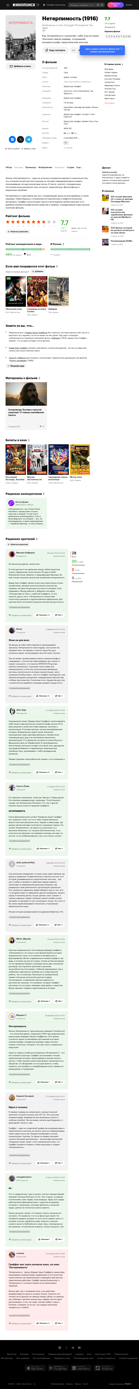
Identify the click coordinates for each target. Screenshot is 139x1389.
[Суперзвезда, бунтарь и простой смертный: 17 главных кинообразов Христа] (26, 406)
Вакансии (11, 1353)
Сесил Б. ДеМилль (17, 357)
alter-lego (21, 710)
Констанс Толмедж (112, 78)
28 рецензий (110, 27)
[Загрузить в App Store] (35, 1368)
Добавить (39, 271)
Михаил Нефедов (25, 552)
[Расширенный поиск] (98, 5)
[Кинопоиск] (24, 5)
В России (55, 244)
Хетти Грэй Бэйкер (81, 90)
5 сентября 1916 (70, 137)
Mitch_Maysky (23, 939)
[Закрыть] (121, 48)
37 (43, 426)
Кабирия (56, 337)
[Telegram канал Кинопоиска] (72, 1347)
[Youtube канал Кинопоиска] (79, 1347)
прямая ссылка (59, 555)
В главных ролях (113, 64)
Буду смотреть (57, 50)
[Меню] (8, 5)
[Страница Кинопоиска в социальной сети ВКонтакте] (59, 1347)
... (73, 93)
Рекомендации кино (84, 1357)
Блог (89, 1353)
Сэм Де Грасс (110, 95)
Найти (102, 5)
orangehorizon (23, 1177)
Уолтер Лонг (110, 82)
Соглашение (38, 1353)
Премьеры (30, 167)
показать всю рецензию (19, 607)
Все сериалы (23, 1357)
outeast (20, 1253)
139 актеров (110, 102)
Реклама (24, 1353)
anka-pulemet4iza (25, 862)
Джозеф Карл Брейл (82, 107)
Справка (79, 1353)
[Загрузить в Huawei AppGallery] (81, 1368)
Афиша (78, 1383)
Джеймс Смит (87, 121)
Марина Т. (21, 1015)
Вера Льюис (109, 98)
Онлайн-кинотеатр (56, 5)
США (66, 72)
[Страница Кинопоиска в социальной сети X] (66, 1347)
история (73, 76)
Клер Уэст (68, 116)
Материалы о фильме (21, 378)
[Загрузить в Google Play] (58, 1368)
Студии (70, 167)
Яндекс (128, 1384)
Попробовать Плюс (116, 5)
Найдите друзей (109, 171)
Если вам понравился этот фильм (30, 266)
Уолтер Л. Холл (88, 114)
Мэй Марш (109, 68)
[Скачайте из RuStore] (104, 1368)
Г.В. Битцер (68, 102)
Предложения (121, 1353)
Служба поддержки (128, 1357)
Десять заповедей (18, 360)
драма (66, 76)
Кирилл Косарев (25, 1096)
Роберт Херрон (111, 72)
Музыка (69, 1383)
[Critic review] (26, 513)
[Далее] (90, 459)
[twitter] (20, 139)
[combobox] (81, 5)
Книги (85, 1383)
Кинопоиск (26, 1383)
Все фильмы (7, 1357)
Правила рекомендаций (60, 1353)
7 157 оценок (110, 23)
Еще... (79, 167)
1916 (65, 67)
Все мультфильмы (41, 1357)
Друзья (106, 167)
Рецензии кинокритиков (24, 494)
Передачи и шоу (62, 1357)
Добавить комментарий (21, 615)
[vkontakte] (12, 139)
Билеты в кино (16, 440)
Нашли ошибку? (14, 148)
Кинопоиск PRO (103, 1353)
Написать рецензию (19, 231)
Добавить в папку (22, 66)
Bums (19, 629)
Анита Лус (68, 90)
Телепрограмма (57, 1383)
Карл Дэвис (68, 107)
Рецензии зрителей (20, 539)
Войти (129, 5)
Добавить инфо (30, 148)
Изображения (45, 167)
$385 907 (68, 128)
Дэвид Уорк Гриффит (72, 86)
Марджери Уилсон (112, 85)
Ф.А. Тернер (110, 91)
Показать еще (17, 366)
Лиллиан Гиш (110, 88)
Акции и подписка (106, 1357)
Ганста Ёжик (22, 786)
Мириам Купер (111, 75)
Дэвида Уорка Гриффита (36, 332)
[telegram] (28, 139)
